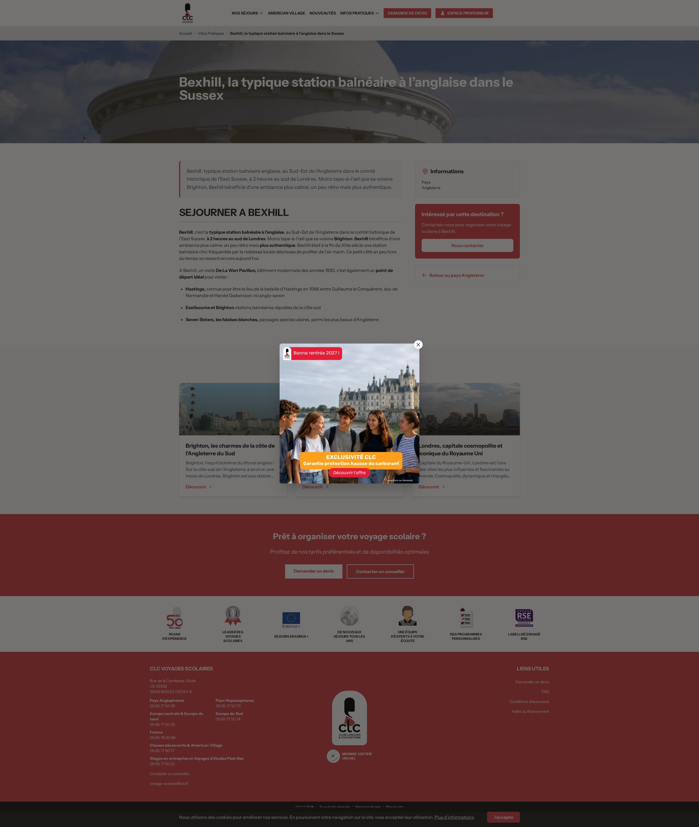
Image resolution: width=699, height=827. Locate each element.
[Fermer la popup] (418, 344)
